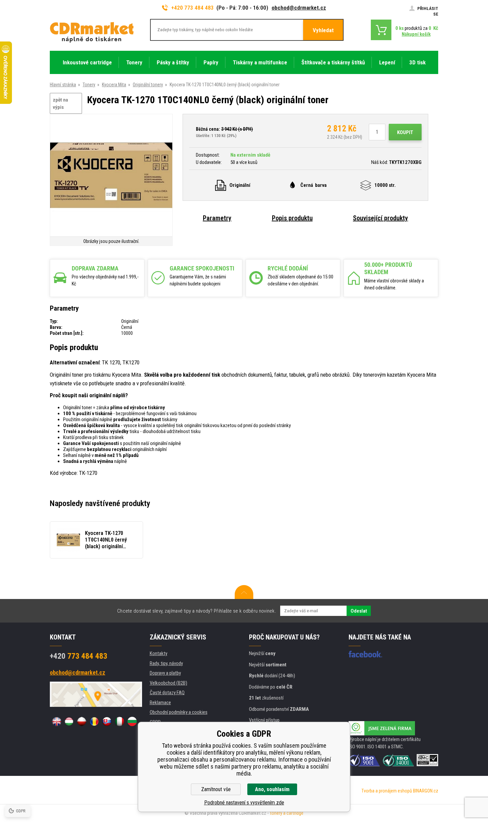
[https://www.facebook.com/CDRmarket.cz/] (365, 654)
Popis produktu (292, 218)
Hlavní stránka (63, 84)
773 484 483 (78, 656)
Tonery (89, 84)
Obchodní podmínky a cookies (178, 712)
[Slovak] (107, 721)
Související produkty (380, 218)
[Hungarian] (69, 721)
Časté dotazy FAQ (167, 693)
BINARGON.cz (425, 790)
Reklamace (160, 703)
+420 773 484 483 (192, 7)
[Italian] (119, 721)
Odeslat (359, 611)
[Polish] (81, 721)
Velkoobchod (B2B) (168, 683)
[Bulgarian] (132, 721)
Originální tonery (148, 84)
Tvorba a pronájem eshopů (387, 790)
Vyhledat (323, 30)
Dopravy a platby (165, 673)
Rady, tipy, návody (166, 663)
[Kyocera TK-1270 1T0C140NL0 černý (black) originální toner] (111, 175)
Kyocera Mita (114, 84)
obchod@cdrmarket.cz (299, 7)
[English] (56, 721)
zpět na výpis (60, 104)
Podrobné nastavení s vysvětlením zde (244, 802)
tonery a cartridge (286, 813)
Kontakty (158, 653)
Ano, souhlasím (272, 789)
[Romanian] (94, 721)
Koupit (405, 132)
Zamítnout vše (216, 789)
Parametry (217, 218)
